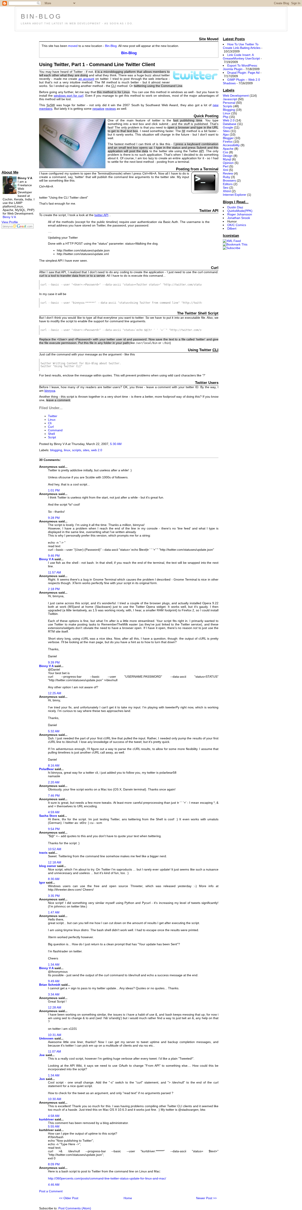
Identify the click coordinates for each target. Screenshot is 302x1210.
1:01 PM (54, 490)
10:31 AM (54, 1035)
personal (229, 102)
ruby (226, 177)
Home (128, 1198)
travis (43, 852)
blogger (228, 138)
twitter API (101, 215)
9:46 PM (54, 555)
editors (228, 184)
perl (225, 166)
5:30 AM (116, 444)
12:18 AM (54, 862)
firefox (228, 141)
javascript (230, 99)
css (225, 152)
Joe (42, 1055)
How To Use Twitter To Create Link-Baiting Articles (241, 46)
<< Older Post (68, 1198)
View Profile (10, 222)
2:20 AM (53, 782)
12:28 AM (54, 1007)
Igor (42, 882)
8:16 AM (53, 765)
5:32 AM (53, 731)
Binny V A (9, 217)
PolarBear (46, 769)
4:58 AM (53, 1116)
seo (225, 187)
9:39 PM (54, 662)
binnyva (49, 390)
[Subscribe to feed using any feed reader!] (231, 248)
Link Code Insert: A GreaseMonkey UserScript (241, 56)
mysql (227, 159)
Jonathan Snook (238, 218)
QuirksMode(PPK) (239, 211)
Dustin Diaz (235, 207)
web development (236, 95)
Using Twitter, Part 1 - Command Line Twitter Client (97, 64)
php (225, 117)
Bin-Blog (41, 16)
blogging (56, 450)
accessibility (231, 145)
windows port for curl (68, 95)
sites (86, 450)
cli (50, 423)
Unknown (46, 1038)
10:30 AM (54, 1099)
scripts (76, 450)
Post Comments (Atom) (74, 1208)
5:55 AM (53, 1126)
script (52, 437)
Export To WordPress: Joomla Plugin (240, 67)
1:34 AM (53, 964)
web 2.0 (96, 450)
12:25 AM (54, 693)
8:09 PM (54, 1164)
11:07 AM (54, 1051)
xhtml (227, 191)
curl (51, 426)
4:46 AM (53, 1184)
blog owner (47, 866)
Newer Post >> (206, 1198)
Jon (42, 1079)
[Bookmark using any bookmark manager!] (235, 244)
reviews (110, 108)
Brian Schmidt (49, 984)
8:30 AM (53, 879)
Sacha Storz (48, 815)
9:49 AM (53, 981)
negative (98, 108)
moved (73, 46)
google (228, 127)
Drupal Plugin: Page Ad (243, 72)
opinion (228, 163)
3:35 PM (54, 895)
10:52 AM (54, 849)
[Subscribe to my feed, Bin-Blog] (232, 241)
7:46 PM (54, 795)
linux (51, 419)
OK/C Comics (236, 225)
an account (86, 79)
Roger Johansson (239, 214)
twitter (52, 416)
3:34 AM (53, 994)
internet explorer (234, 194)
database (229, 124)
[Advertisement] (19, 99)
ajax (226, 134)
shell (51, 433)
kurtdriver (46, 1119)
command (55, 430)
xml (225, 170)
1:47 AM (53, 912)
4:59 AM (53, 812)
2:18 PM (54, 589)
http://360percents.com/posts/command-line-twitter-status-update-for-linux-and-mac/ (107, 1178)
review (228, 173)
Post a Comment (51, 1191)
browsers (229, 180)
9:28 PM (54, 518)
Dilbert (231, 228)
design (228, 155)
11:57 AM (54, 572)
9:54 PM (54, 829)
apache (228, 148)
